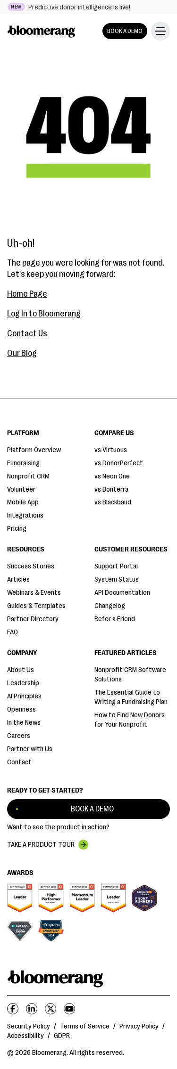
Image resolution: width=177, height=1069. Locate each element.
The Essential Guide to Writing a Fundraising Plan (131, 697)
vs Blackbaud (112, 502)
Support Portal (116, 566)
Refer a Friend (114, 619)
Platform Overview (34, 450)
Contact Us (27, 333)
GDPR (62, 1036)
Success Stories (30, 566)
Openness (21, 709)
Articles (18, 579)
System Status (116, 579)
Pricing (16, 529)
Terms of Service (85, 1026)
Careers (18, 736)
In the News (24, 723)
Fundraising (23, 463)
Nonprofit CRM (28, 476)
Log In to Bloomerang (44, 313)
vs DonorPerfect (118, 463)
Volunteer (21, 490)
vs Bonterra (111, 490)
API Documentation (122, 593)
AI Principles (24, 696)
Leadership (23, 683)
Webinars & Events (34, 593)
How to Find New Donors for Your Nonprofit (129, 720)
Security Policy (28, 1026)
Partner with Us (29, 749)
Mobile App (23, 502)
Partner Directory (33, 619)
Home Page (27, 294)
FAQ (12, 632)
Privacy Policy (139, 1026)
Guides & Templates (36, 606)
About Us (20, 670)
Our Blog (22, 353)
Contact (19, 762)
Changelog (109, 606)
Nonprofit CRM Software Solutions (130, 674)
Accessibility (25, 1036)
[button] (158, 31)
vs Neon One (112, 476)
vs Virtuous (110, 450)
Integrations (25, 515)
